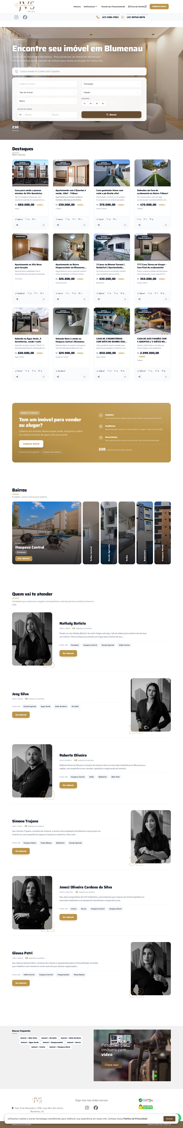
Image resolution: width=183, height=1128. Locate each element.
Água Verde (45, 706)
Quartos (85, 99)
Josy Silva (20, 694)
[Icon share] (16, 17)
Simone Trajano (25, 821)
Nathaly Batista (72, 623)
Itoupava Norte (30, 843)
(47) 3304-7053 (110, 17)
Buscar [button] (113, 114)
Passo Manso (46, 843)
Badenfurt (103, 776)
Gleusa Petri (22, 953)
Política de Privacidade (135, 1118)
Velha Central (124, 645)
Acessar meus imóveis (52, 452)
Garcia (83, 908)
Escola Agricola (108, 645)
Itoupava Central (90, 645)
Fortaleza (75, 645)
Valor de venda (24, 109)
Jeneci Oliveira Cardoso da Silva (85, 887)
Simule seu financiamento (113, 6)
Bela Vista (116, 776)
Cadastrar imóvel (159, 6)
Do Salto (75, 706)
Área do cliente (137, 6)
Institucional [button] (89, 6)
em (28, 1038)
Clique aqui (112, 1065)
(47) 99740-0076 (136, 17)
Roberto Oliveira (73, 755)
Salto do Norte (61, 706)
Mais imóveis (18, 154)
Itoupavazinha (63, 974)
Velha (91, 776)
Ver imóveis (68, 653)
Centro (73, 908)
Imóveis (77, 6)
